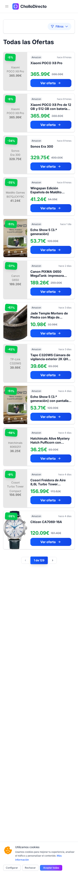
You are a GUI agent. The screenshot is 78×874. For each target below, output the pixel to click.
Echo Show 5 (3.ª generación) (43, 232)
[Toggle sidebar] (7, 6)
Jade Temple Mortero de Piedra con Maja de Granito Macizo (49, 317)
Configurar (12, 867)
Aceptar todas (51, 867)
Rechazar (30, 867)
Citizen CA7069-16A (46, 522)
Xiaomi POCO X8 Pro (46, 63)
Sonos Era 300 (41, 146)
